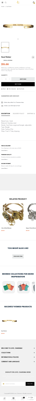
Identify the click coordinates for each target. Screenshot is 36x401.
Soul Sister (4, 331)
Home (2, 6)
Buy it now (18, 84)
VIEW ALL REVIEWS (7, 60)
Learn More (4, 150)
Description (5, 113)
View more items (18, 256)
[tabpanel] (18, 24)
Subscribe (30, 383)
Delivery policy (18, 113)
